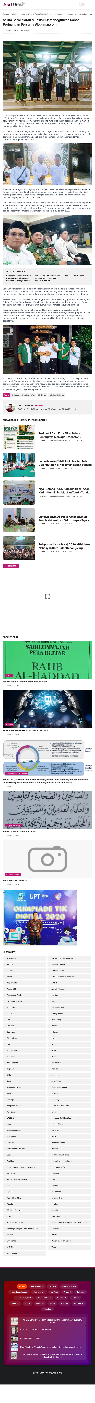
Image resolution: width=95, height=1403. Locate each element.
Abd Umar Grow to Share (51, 1373)
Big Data (54, 995)
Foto (8, 1044)
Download (11, 1032)
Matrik (54, 1136)
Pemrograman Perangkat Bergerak (21, 1167)
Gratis (53, 1050)
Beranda (6, 14)
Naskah (54, 1149)
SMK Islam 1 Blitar (58, 1216)
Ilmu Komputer (12, 1063)
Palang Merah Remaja (60, 1155)
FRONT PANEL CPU (29, 1338)
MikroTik (10, 1143)
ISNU (9, 1075)
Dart (8, 1020)
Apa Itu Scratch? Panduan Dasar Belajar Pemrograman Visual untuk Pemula (53, 1321)
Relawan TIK (56, 1198)
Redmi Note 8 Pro (14, 1198)
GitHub (54, 1044)
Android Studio (57, 970)
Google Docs (12, 1050)
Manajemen (11, 1136)
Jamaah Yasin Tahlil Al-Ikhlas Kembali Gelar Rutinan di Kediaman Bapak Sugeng (65, 463)
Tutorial (10, 724)
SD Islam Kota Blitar (15, 1210)
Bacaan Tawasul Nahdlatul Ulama (19, 831)
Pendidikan (11, 1173)
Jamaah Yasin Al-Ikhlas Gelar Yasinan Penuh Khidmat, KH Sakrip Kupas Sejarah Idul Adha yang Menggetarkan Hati (65, 518)
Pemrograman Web (59, 1167)
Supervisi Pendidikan (15, 1222)
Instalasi (54, 1069)
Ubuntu (54, 1235)
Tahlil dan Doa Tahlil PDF (15, 880)
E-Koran (54, 1032)
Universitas (11, 1241)
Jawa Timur (56, 1081)
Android (10, 970)
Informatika (56, 1063)
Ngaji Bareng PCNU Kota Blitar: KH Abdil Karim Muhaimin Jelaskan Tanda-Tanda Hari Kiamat (64, 490)
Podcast (10, 1185)
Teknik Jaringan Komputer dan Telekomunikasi (70, 1222)
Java (9, 1081)
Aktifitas (42, 395)
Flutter (54, 1038)
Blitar (53, 1001)
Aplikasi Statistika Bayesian (62, 977)
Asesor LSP (11, 989)
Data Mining (56, 1020)
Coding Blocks (57, 1013)
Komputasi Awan (13, 1106)
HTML (53, 1056)
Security (54, 1210)
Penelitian (55, 1173)
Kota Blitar (11, 1112)
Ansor (9, 977)
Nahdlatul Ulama (17, 14)
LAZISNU (10, 1118)
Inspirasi (10, 1069)
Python (9, 1192)
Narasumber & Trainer (15, 1149)
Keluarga (10, 1099)
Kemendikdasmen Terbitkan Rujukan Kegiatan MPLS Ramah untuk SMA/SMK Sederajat (52, 1355)
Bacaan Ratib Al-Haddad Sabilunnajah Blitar (25, 681)
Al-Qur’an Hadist (13, 874)
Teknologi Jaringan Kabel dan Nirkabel (22, 1229)
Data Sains (11, 1026)
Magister (55, 1130)
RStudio (10, 1204)
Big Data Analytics (14, 1001)
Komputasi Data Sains (60, 1106)
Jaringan (55, 1075)
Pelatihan (10, 1161)
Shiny (9, 1216)
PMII (53, 1179)
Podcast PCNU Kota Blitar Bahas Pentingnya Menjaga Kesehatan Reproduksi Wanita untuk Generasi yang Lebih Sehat (64, 435)
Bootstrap (11, 1007)
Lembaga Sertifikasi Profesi (62, 1118)
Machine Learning (14, 1130)
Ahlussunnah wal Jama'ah (23, 395)
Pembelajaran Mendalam (17, 773)
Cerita (9, 1013)
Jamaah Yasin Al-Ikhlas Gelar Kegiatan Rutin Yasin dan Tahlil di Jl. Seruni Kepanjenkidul (47, 278)
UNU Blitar (11, 1247)
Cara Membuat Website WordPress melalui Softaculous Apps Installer (50, 1347)
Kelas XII (54, 1093)
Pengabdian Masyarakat (17, 1179)
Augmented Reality (14, 995)
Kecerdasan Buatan (59, 1087)
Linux (9, 1124)
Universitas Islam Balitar (61, 1241)
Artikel (9, 675)
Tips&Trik (55, 1229)
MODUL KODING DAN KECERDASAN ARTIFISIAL (26, 730)
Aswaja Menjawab (59, 989)
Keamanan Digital (14, 1087)
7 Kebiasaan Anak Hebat (73, 276)
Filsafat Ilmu (12, 1038)
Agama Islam (55, 468)
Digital (54, 1026)
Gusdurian (11, 1056)
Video (53, 1247)
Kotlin (53, 1112)
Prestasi (54, 1185)
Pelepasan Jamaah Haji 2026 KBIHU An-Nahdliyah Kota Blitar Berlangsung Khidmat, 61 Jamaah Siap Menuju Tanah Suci (18, 278)
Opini (9, 1155)
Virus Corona (12, 1253)
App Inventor (12, 983)
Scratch (54, 1204)
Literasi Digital (57, 1124)
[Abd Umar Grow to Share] (14, 5)
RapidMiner (56, 1192)
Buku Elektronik (57, 1007)
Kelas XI (10, 1093)
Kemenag (55, 1099)
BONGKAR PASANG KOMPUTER (35, 1330)
